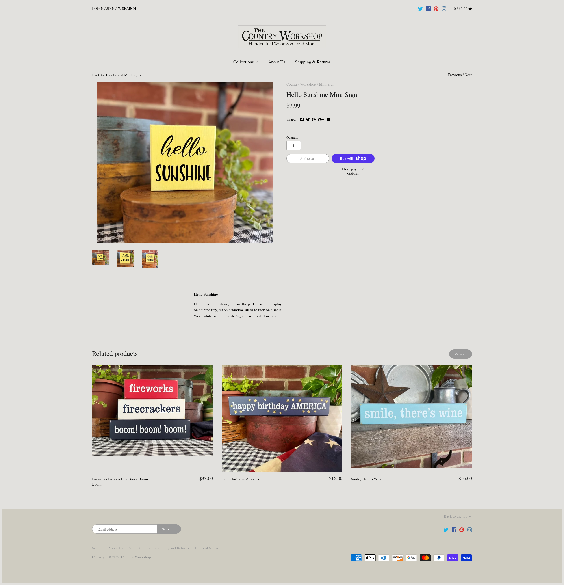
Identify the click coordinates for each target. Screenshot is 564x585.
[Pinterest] (436, 8)
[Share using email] (328, 118)
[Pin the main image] (314, 118)
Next (468, 74)
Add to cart (308, 158)
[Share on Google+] (321, 118)
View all (460, 354)
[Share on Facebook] (302, 118)
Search (97, 547)
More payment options (353, 171)
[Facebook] (428, 8)
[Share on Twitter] (308, 118)
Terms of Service (208, 547)
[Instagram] (444, 8)
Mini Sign (326, 84)
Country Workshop (301, 84)
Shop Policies (139, 547)
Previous (455, 74)
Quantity (292, 137)
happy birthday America (240, 478)
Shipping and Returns (172, 547)
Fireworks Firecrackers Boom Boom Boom (120, 481)
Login (98, 8)
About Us (115, 547)
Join (110, 8)
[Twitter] (420, 8)
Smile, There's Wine (366, 478)
